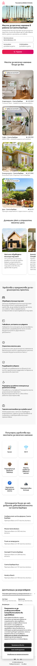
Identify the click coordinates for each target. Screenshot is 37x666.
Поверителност (14, 664)
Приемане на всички (18, 645)
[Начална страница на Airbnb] (3, 3)
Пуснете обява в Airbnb (23, 3)
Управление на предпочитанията (17, 654)
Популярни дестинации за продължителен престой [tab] (18, 593)
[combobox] (18, 40)
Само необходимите (17, 650)
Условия (23, 664)
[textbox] (10, 46)
